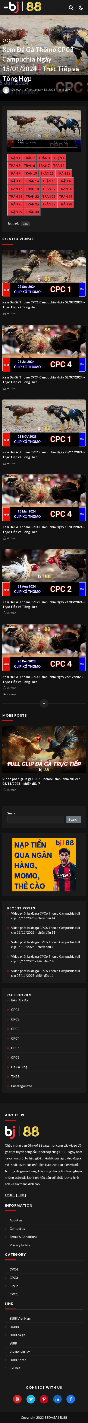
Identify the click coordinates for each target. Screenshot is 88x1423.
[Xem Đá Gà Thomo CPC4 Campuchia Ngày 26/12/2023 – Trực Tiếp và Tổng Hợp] (44, 647)
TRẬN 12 (63, 173)
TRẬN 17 (15, 189)
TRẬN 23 (49, 196)
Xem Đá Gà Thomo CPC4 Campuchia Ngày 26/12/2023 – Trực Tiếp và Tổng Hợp (43, 679)
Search (12, 813)
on (42, 89)
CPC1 (15, 1009)
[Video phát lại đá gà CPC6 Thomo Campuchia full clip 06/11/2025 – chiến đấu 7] (44, 749)
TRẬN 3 (44, 158)
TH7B (15, 1076)
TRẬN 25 (15, 204)
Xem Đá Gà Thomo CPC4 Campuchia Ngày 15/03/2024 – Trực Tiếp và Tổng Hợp (43, 529)
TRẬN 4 (59, 158)
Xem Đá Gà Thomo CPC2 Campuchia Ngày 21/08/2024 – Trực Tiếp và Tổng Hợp (43, 604)
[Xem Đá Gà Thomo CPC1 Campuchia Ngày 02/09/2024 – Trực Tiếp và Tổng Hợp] (44, 273)
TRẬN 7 (44, 165)
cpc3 (26, 223)
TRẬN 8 (59, 165)
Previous (9, 764)
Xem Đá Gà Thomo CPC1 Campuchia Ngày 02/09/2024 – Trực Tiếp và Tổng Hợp (43, 304)
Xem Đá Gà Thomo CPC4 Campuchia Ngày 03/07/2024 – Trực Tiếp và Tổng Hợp (43, 379)
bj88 (21, 1195)
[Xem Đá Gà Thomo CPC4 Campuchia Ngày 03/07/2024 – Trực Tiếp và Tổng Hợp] (44, 348)
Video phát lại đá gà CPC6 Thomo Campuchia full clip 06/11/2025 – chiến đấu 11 (45, 930)
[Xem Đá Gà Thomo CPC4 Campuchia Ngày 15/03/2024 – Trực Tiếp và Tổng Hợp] (44, 497)
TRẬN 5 (14, 165)
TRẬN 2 (29, 158)
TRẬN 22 (32, 196)
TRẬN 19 (49, 189)
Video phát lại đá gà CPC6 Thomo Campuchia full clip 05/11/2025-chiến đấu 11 (45, 973)
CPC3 (6, 41)
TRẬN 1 (14, 158)
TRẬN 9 (14, 173)
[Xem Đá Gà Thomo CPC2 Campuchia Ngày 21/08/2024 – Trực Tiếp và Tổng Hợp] (44, 572)
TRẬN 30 (32, 212)
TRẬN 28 (65, 204)
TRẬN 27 (49, 204)
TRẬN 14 (32, 181)
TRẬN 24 (65, 196)
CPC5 (15, 1048)
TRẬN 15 (49, 181)
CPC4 (15, 1038)
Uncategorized (21, 1086)
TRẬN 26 (32, 204)
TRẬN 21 (15, 196)
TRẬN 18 (32, 189)
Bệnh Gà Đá (19, 1000)
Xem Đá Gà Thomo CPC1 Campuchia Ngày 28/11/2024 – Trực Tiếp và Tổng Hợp (43, 454)
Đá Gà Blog (19, 1067)
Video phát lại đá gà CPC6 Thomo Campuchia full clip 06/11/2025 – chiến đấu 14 (45, 915)
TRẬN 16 (65, 181)
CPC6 (15, 1057)
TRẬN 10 (30, 173)
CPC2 (15, 1019)
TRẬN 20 (65, 189)
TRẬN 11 (47, 173)
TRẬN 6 (29, 165)
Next (79, 764)
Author (16, 89)
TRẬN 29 (15, 212)
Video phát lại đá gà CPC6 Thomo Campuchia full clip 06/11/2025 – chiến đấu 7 (41, 781)
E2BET (10, 1195)
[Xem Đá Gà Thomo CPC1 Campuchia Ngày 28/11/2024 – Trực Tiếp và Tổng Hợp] (44, 422)
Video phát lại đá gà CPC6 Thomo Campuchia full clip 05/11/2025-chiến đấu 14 (45, 958)
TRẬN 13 (15, 181)
